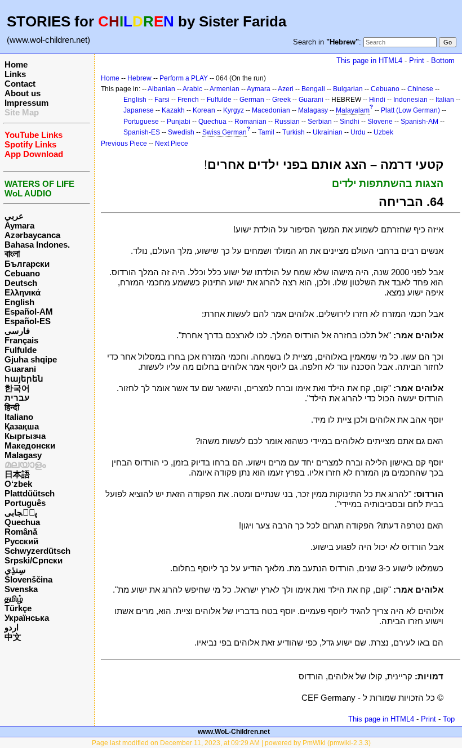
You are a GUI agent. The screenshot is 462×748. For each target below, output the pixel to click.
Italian (445, 100)
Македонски (30, 445)
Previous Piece (124, 143)
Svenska (21, 589)
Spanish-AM (419, 122)
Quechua (22, 522)
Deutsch (21, 283)
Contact (20, 83)
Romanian (250, 122)
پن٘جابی (21, 512)
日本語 (17, 474)
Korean (204, 110)
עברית (17, 397)
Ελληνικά (23, 292)
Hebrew (139, 78)
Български (27, 263)
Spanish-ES (141, 132)
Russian (287, 122)
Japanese (138, 110)
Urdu (358, 132)
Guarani (20, 369)
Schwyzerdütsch (37, 551)
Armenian (224, 89)
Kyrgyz (233, 110)
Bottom (443, 60)
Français (21, 340)
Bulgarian (348, 89)
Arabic (192, 89)
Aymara (19, 225)
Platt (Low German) (410, 110)
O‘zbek (18, 484)
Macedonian (271, 110)
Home (16, 64)
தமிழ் (14, 598)
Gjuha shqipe (31, 359)
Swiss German (224, 132)
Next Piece (171, 143)
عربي (14, 216)
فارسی (17, 330)
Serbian (320, 122)
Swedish (181, 132)
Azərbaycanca (32, 235)
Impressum (26, 103)
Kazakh (173, 110)
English (19, 302)
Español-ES (28, 321)
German (251, 100)
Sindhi (349, 122)
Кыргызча (25, 436)
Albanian (161, 89)
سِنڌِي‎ (15, 570)
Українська (27, 617)
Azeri (286, 89)
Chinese (420, 89)
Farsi (162, 100)
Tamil (266, 132)
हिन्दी (12, 407)
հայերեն (24, 378)
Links (15, 74)
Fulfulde (21, 350)
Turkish (293, 132)
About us (23, 93)
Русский (21, 541)
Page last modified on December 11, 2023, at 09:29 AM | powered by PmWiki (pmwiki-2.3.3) (231, 743)
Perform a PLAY (183, 78)
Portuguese (141, 122)
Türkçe (18, 608)
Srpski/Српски (34, 560)
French (188, 100)
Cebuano (22, 273)
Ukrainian (328, 132)
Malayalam (353, 110)
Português (25, 503)
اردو (12, 627)
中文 (13, 637)
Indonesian (410, 100)
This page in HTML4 (369, 60)
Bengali (313, 89)
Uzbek (383, 132)
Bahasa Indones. (37, 244)
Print (416, 60)
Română (21, 531)
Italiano (19, 417)
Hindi (377, 100)
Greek (281, 100)
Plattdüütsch (30, 493)
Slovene (380, 122)
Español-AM (29, 311)
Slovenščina (28, 579)
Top (449, 719)
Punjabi (178, 122)
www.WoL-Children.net (234, 732)
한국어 (17, 388)
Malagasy (23, 455)
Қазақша (22, 426)
